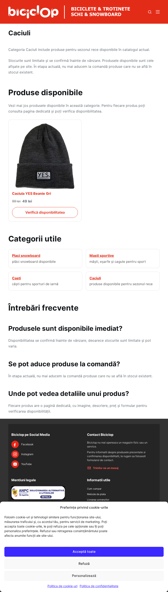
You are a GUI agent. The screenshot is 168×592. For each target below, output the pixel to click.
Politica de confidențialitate (99, 586)
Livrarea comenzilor (98, 499)
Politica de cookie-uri (62, 586)
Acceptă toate (84, 551)
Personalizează (84, 576)
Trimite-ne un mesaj (105, 468)
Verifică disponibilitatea (45, 212)
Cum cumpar (94, 488)
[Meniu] (158, 12)
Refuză (84, 564)
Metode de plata (96, 494)
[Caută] (149, 12)
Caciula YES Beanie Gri (31, 193)
